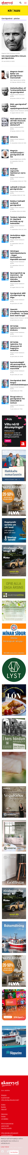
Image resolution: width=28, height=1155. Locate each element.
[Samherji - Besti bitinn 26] (14, 768)
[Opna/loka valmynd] (25, 3)
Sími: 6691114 (5, 1090)
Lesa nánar (5, 1147)
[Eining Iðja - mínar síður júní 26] (14, 639)
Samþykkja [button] (14, 1152)
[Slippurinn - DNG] (14, 1042)
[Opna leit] (20, 3)
